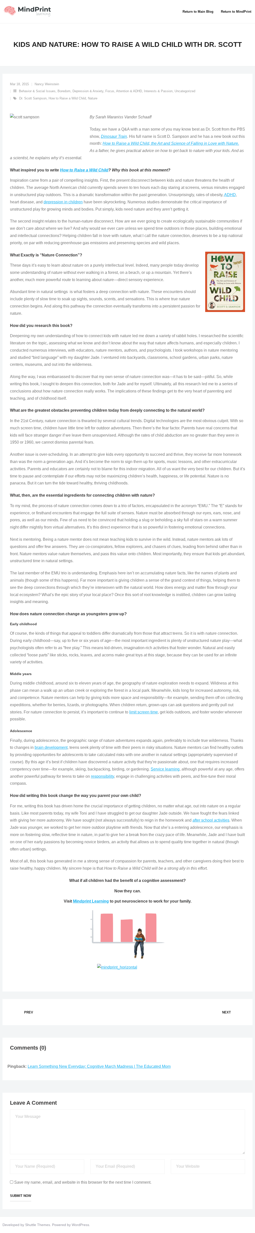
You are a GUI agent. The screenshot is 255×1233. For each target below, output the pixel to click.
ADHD (230, 195)
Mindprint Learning (91, 901)
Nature (92, 98)
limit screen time (143, 712)
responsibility (102, 776)
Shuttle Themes (37, 1225)
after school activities (210, 820)
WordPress (80, 1225)
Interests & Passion (158, 91)
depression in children (63, 202)
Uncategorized (185, 91)
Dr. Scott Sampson (33, 98)
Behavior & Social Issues (37, 91)
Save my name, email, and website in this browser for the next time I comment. (82, 1182)
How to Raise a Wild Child (67, 98)
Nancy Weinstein (47, 84)
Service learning (165, 769)
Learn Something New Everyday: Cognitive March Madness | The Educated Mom (99, 1066)
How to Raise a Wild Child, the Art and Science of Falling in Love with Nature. (171, 143)
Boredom (64, 91)
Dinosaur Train (114, 136)
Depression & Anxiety (87, 91)
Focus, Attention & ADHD (123, 91)
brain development (51, 747)
